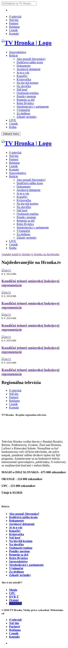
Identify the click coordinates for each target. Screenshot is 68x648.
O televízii (15, 16)
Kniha (12, 127)
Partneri (13, 23)
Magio (13, 589)
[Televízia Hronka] (27, 42)
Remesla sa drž (26, 99)
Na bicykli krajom (27, 82)
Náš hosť (22, 89)
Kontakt (14, 33)
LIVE (12, 120)
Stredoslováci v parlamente (33, 106)
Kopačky (22, 76)
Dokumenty (24, 65)
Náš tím (13, 20)
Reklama (14, 26)
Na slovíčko (24, 86)
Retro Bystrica (25, 103)
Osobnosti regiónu (28, 93)
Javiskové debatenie (28, 69)
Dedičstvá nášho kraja (30, 62)
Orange (14, 600)
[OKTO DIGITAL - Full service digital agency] (9, 613)
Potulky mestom (26, 96)
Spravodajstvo (17, 52)
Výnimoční (23, 110)
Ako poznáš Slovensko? (31, 59)
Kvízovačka (24, 79)
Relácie (13, 55)
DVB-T (14, 596)
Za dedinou (23, 113)
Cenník (13, 30)
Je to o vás (23, 72)
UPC (12, 593)
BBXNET (15, 603)
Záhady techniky (27, 116)
